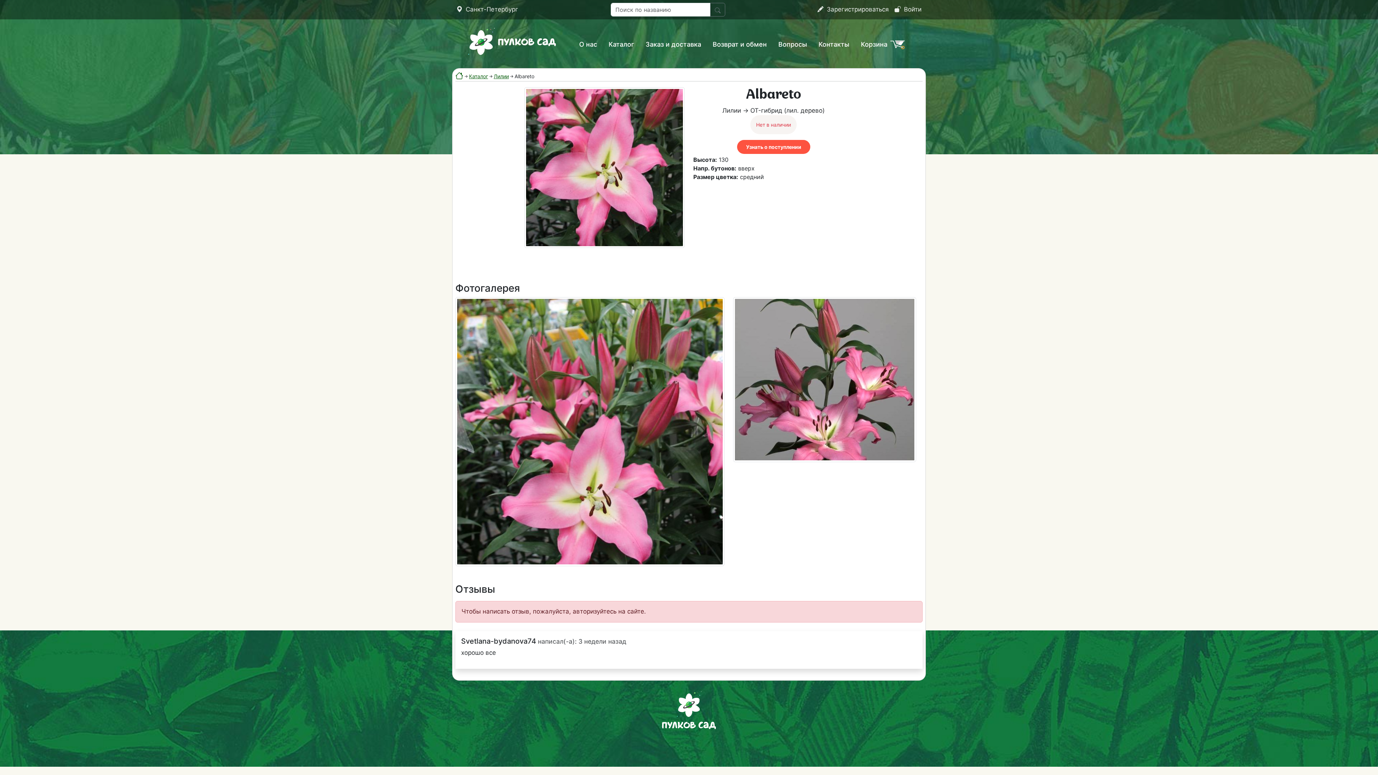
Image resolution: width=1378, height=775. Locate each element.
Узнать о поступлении (773, 147)
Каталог (621, 44)
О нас (588, 44)
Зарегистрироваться (857, 9)
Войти (912, 9)
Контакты (834, 44)
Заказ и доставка (673, 44)
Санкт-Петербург (491, 9)
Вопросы (792, 44)
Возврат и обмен (740, 44)
